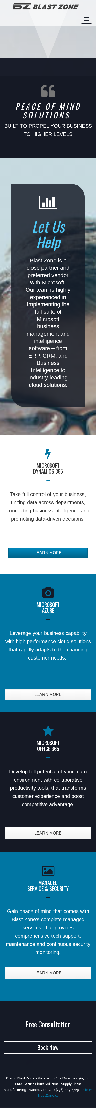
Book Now (48, 1047)
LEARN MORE (48, 553)
